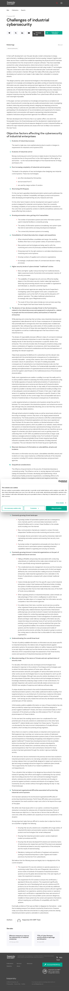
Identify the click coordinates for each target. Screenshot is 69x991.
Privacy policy (10, 984)
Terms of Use (17, 984)
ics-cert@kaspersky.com (37, 984)
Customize (33, 508)
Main (8, 10)
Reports (23, 10)
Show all (60, 45)
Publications (15, 10)
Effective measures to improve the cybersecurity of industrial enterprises (19, 937)
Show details (60, 503)
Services (19, 963)
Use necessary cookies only (12, 508)
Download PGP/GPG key (53, 964)
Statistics (9, 966)
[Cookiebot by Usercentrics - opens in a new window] (59, 481)
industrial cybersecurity (13, 48)
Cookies (23, 984)
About (18, 966)
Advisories (29, 963)
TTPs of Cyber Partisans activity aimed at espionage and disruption (46, 937)
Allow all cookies (56, 508)
